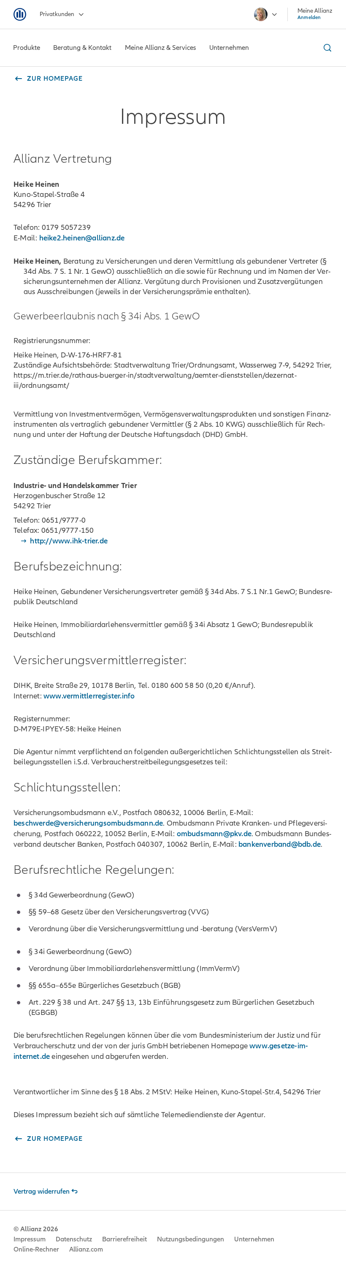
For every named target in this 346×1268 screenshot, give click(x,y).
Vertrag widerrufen (42, 1191)
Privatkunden (57, 14)
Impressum (30, 1239)
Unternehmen (254, 1239)
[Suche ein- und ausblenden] (326, 47)
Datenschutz (74, 1239)
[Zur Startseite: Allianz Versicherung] (20, 14)
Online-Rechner (36, 1249)
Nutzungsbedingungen (190, 1239)
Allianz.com (86, 1249)
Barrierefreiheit (124, 1239)
